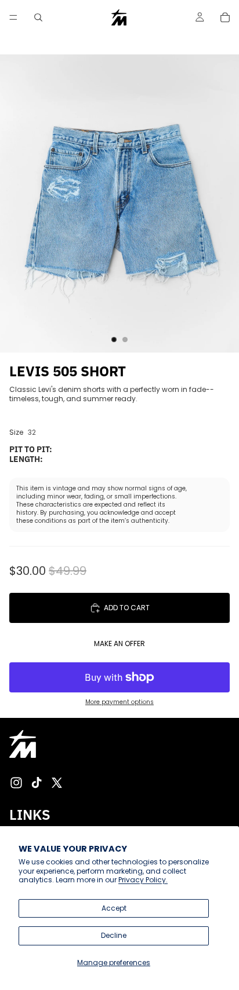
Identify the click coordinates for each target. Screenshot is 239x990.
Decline (113, 935)
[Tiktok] (37, 783)
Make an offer (119, 643)
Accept (114, 908)
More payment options (119, 702)
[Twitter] (57, 783)
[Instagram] (16, 783)
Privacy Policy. (143, 880)
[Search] (38, 17)
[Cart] (225, 17)
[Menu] (13, 17)
